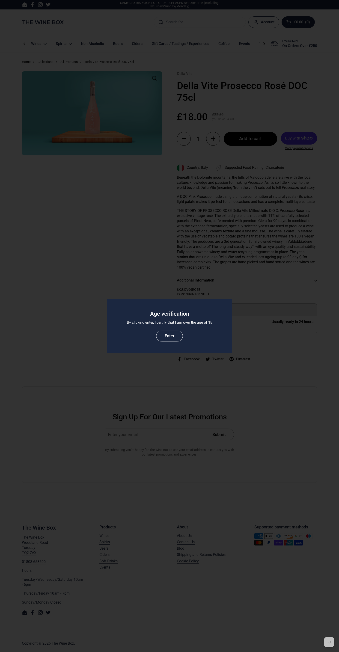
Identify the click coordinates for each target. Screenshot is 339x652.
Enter (169, 335)
